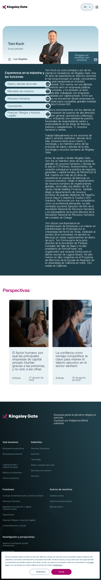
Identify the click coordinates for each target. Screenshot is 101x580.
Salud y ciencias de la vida (22, 84)
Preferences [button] (57, 565)
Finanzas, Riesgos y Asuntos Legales (23, 114)
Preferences (41, 572)
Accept (61, 572)
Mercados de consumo (20, 91)
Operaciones (14, 106)
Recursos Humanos (18, 99)
